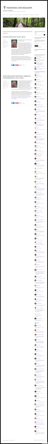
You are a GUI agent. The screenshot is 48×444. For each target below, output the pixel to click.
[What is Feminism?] (41, 440)
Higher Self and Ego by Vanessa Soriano (40, 143)
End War (7, 84)
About (7, 14)
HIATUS (36, 169)
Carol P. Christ (4, 84)
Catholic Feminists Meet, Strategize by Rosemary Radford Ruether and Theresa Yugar (39, 337)
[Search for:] (39, 34)
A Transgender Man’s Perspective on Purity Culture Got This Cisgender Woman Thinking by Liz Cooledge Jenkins (40, 283)
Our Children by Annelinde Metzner (39, 85)
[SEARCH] (44, 34)
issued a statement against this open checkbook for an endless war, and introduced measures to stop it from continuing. (21, 88)
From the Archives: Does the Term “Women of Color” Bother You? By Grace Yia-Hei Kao (40, 184)
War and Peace (5, 82)
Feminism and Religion (8, 10)
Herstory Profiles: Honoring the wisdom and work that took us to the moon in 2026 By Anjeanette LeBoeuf (40, 194)
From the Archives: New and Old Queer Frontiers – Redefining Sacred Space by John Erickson (40, 161)
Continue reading (13, 60)
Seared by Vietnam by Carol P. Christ (14, 37)
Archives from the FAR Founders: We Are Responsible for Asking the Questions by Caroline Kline (40, 112)
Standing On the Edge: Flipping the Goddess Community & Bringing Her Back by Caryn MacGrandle (39, 125)
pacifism (7, 42)
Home (4, 14)
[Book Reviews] (44, 440)
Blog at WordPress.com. (12, 440)
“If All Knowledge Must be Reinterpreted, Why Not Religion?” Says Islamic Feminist (40, 406)
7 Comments (4, 47)
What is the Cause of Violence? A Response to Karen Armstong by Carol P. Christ (40, 60)
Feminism (4, 41)
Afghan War (4, 83)
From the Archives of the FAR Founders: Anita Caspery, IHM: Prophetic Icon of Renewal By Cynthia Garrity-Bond (40, 139)
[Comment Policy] (38, 440)
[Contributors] (42, 440)
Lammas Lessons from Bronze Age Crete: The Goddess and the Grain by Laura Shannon (40, 257)
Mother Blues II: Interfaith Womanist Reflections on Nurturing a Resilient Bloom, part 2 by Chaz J (39, 179)
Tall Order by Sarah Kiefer (38, 248)
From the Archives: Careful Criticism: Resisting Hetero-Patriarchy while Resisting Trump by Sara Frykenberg (39, 342)
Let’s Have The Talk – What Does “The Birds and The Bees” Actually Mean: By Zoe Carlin (39, 433)
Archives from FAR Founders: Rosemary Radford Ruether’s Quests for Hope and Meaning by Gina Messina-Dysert (40, 189)
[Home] (34, 440)
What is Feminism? (26, 14)
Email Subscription (38, 38)
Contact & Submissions (18, 14)
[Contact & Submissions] (39, 440)
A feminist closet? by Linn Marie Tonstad (40, 278)
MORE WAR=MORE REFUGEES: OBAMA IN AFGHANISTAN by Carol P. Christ (16, 77)
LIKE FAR (36, 50)
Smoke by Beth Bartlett (38, 102)
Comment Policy (11, 14)
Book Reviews (37, 14)
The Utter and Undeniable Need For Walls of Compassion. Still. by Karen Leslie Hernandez (40, 222)
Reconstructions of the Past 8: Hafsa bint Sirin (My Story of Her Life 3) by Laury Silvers (40, 267)
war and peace (4, 46)
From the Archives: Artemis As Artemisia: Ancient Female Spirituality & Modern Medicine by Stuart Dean (40, 366)
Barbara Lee (7, 83)
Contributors (32, 14)
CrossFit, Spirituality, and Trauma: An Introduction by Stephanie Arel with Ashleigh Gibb (39, 361)
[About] (36, 440)
